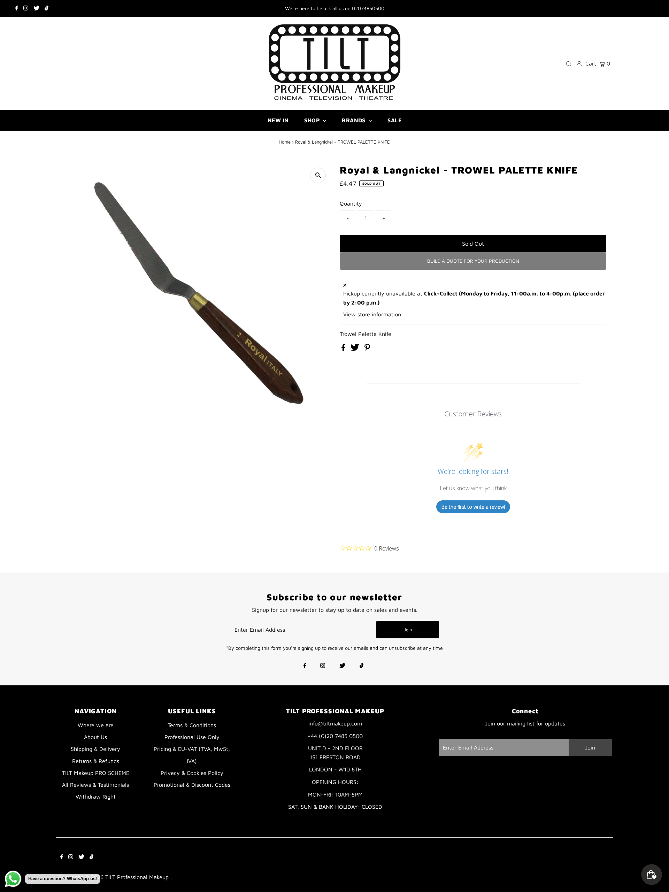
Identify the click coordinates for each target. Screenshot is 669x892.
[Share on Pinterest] (367, 349)
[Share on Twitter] (356, 349)
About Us (95, 737)
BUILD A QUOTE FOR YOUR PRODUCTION (473, 261)
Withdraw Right (96, 796)
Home (285, 142)
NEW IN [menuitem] (278, 120)
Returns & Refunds (95, 761)
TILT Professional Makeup (137, 877)
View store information (372, 314)
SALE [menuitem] (394, 120)
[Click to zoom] (318, 175)
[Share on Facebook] (344, 349)
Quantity (351, 203)
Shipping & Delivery (95, 749)
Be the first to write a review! (473, 506)
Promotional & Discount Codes (192, 785)
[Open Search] (568, 63)
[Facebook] (17, 8)
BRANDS (354, 120)
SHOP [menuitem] (312, 120)
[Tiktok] (46, 8)
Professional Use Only (192, 737)
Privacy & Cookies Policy (192, 773)
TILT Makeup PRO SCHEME (95, 773)
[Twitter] (36, 8)
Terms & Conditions (192, 725)
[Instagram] (26, 8)
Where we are (96, 725)
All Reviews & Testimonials (95, 785)
